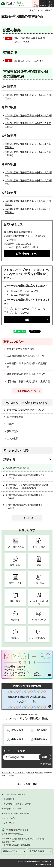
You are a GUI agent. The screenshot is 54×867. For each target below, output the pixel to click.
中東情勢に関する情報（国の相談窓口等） (27, 365)
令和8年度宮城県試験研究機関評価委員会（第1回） (25, 476)
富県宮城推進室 (15, 417)
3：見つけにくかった (18, 312)
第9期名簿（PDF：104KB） (29, 60)
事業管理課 (13, 431)
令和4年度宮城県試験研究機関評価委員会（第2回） (25, 496)
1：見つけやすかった (18, 308)
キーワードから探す (14, 751)
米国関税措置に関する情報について (26, 374)
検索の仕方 (47, 764)
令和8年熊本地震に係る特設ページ (25, 356)
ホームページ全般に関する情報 (16, 813)
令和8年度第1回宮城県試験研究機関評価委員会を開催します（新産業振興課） (27, 486)
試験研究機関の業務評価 (17, 467)
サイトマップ (9, 823)
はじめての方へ (10, 818)
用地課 (10, 424)
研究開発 (30, 772)
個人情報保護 (9, 799)
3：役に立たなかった (18, 294)
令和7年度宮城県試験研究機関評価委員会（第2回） (25, 506)
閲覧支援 (43, 3)
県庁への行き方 (10, 851)
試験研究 (9, 459)
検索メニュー (50, 3)
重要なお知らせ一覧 (27, 391)
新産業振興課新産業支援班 (18, 232)
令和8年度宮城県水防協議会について (26, 409)
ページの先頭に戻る (27, 784)
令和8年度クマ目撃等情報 (20, 349)
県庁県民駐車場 (36, 851)
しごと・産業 (19, 772)
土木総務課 (13, 438)
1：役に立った (14, 290)
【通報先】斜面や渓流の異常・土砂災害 (28, 381)
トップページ (7, 772)
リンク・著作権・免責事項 (14, 794)
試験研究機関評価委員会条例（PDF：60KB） (29, 40)
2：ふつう (32, 290)
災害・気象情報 (35, 3)
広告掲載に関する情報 (13, 809)
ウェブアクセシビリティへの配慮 (17, 804)
